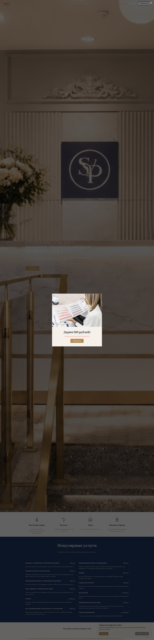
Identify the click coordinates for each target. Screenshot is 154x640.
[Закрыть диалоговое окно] (151, 3)
